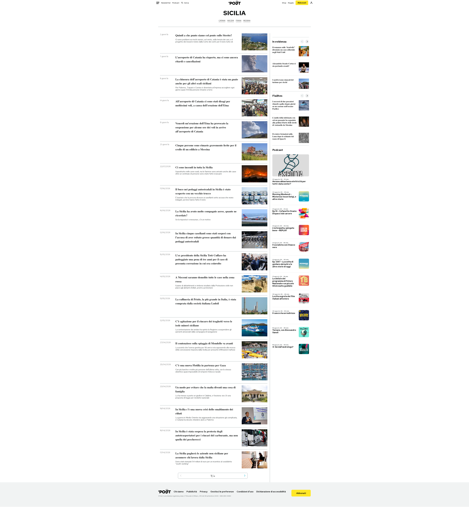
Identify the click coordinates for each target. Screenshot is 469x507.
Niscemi (230, 20)
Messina (246, 20)
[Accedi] (311, 2)
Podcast (175, 3)
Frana (238, 20)
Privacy (204, 491)
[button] (181, 476)
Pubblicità (192, 491)
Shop (284, 3)
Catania (222, 20)
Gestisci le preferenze (222, 491)
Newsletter (166, 3)
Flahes (277, 95)
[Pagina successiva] (245, 476)
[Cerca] (182, 3)
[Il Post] (234, 3)
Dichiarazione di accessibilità (271, 491)
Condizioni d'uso (245, 491)
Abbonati (302, 2)
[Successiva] (307, 42)
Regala (291, 3)
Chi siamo (179, 491)
